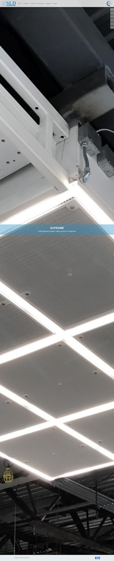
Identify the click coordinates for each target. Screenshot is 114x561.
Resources (40, 3)
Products (26, 3)
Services (33, 3)
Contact (55, 3)
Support (48, 3)
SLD (19, 3)
